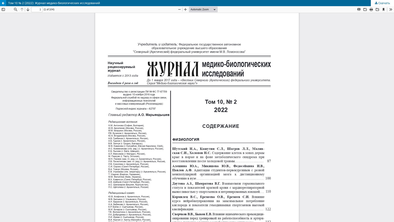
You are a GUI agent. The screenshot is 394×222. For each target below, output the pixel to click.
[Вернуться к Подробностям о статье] (3, 3)
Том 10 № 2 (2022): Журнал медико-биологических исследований (54, 3)
